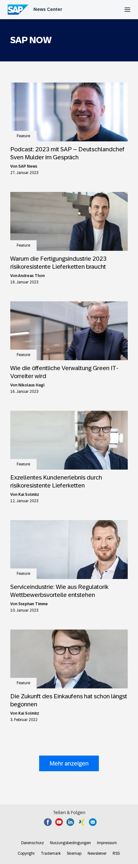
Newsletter (97, 853)
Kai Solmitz (28, 494)
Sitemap (74, 853)
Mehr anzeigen (69, 763)
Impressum (107, 843)
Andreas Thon (31, 275)
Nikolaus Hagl (31, 385)
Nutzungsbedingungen (70, 843)
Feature (23, 136)
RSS (116, 853)
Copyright (26, 853)
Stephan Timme (33, 604)
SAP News (27, 166)
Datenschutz (32, 843)
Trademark (51, 853)
